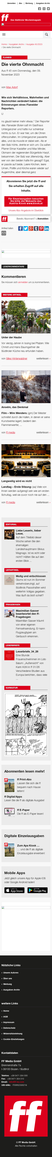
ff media (10, 432)
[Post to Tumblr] (36, 228)
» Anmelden (42, 219)
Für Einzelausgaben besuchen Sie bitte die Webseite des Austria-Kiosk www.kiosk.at (26, 201)
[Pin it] (41, 228)
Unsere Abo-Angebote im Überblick (26, 211)
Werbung (29, 3)
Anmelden (11, 3)
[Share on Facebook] (20, 228)
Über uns (7, 979)
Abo (20, 3)
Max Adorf (12, 87)
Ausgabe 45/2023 (34, 44)
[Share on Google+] (31, 228)
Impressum (8, 1023)
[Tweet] (25, 228)
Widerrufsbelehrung (12, 1034)
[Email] (3, 233)
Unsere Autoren (10, 973)
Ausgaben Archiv (43, 3)
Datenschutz (9, 1028)
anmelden (23, 282)
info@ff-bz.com (16, 1082)
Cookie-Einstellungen (13, 1039)
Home (4, 44)
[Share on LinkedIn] (46, 228)
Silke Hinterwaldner (16, 359)
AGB (5, 1017)
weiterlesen (43, 359)
